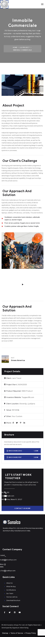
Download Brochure (13, 600)
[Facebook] (13, 423)
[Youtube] (19, 612)
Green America (18, 360)
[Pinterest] (20, 423)
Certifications (11, 590)
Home (15, 47)
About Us (9, 583)
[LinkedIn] (24, 423)
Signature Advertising (20, 628)
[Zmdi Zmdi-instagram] (14, 612)
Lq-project (25, 47)
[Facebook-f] (4, 612)
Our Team (9, 593)
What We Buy (11, 586)
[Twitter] (17, 423)
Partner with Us (11, 597)
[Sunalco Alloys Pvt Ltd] (22, 4)
